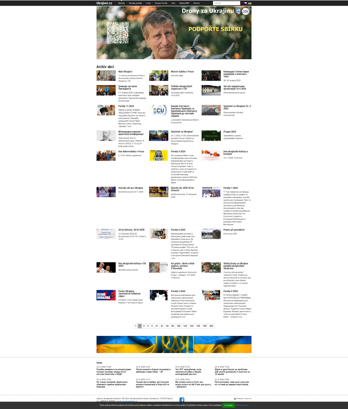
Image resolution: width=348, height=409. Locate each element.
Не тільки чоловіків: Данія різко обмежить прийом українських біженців (112, 384)
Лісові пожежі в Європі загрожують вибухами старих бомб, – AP (153, 370)
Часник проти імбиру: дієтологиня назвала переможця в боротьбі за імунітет (152, 384)
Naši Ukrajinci (125, 71)
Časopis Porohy (161, 3)
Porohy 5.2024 (178, 291)
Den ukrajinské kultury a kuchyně (235, 152)
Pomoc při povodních (234, 229)
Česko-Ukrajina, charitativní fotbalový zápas (129, 293)
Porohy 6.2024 (178, 229)
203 (211, 326)
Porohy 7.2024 (230, 187)
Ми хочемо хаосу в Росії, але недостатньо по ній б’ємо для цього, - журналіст (193, 384)
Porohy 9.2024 (178, 151)
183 (204, 326)
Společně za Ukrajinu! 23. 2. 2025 (237, 107)
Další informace (242, 405)
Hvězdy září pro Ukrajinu (130, 187)
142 (191, 326)
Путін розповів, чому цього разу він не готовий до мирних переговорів (232, 383)
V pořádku (228, 405)
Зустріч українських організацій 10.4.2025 (234, 87)
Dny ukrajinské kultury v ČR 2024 (132, 264)
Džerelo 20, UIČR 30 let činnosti (182, 189)
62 (167, 326)
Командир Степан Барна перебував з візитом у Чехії (236, 74)
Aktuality (121, 3)
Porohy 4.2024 (230, 291)
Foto (173, 3)
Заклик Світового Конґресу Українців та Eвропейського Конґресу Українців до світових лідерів (184, 111)
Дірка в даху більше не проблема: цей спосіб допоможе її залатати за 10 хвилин (232, 371)
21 (157, 326)
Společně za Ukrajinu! (182, 131)
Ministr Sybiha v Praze (182, 71)
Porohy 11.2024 (126, 106)
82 (172, 326)
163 (198, 326)
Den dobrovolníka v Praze (131, 151)
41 (162, 326)
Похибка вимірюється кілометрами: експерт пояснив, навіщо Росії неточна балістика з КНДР (114, 371)
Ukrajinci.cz (104, 3)
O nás (148, 3)
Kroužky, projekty (135, 3)
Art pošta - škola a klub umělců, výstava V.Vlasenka (182, 266)
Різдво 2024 (229, 131)
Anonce (197, 3)
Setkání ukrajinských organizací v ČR (181, 87)
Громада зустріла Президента (127, 87)
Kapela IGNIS (184, 3)
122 (185, 326)
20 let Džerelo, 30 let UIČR (131, 229)
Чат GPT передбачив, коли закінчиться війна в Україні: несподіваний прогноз (188, 371)
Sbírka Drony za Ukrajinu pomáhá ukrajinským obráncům (235, 266)
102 (178, 326)
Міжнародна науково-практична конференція (130, 132)
